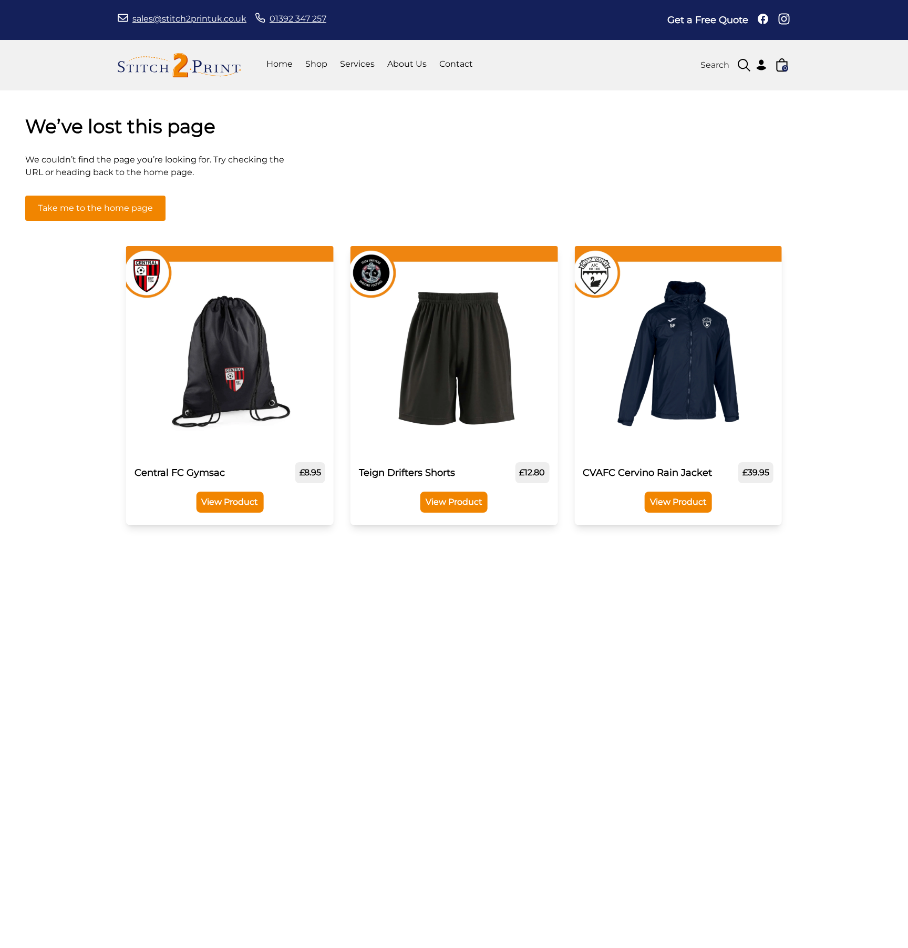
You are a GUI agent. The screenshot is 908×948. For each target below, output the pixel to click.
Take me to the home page (95, 208)
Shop (316, 64)
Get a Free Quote (707, 20)
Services (357, 64)
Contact (456, 64)
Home (279, 64)
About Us (407, 64)
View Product (229, 502)
